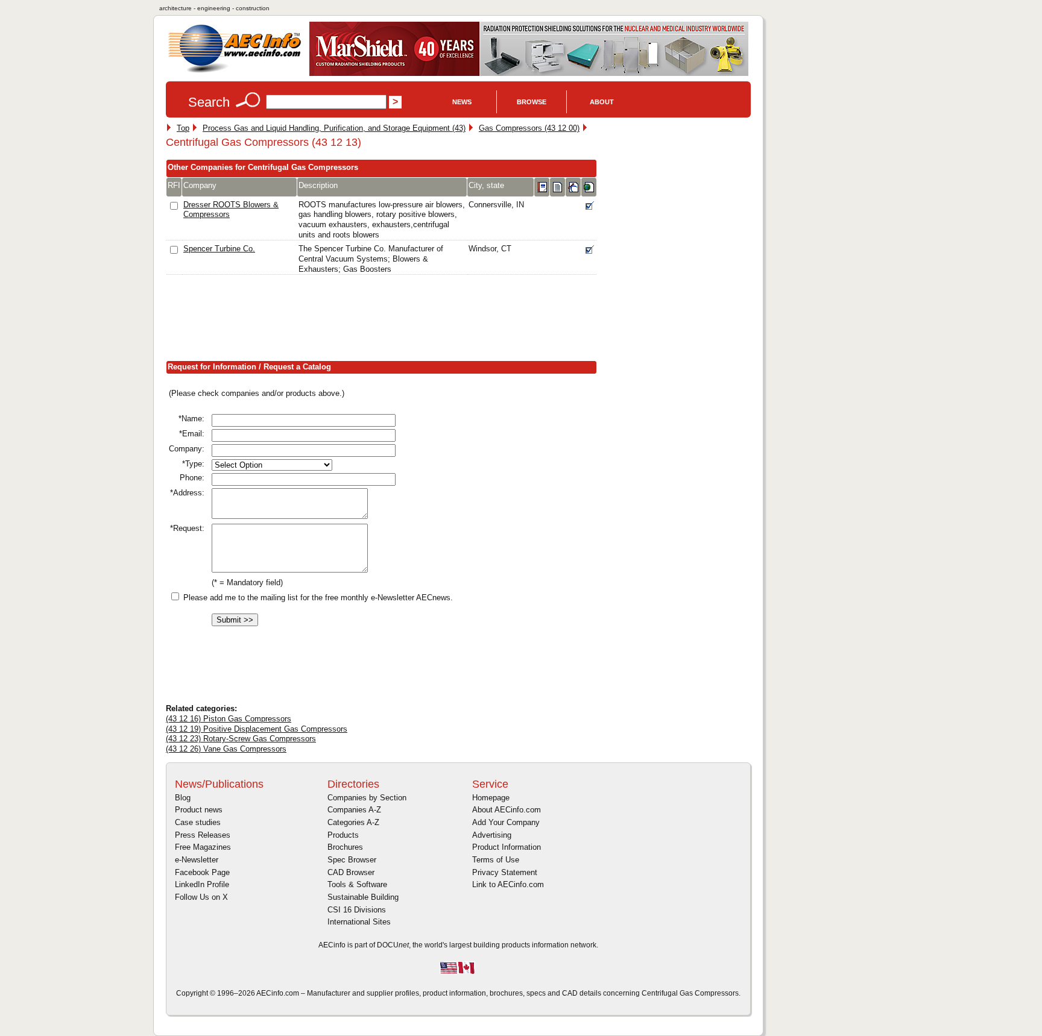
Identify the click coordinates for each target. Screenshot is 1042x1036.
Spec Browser (351, 859)
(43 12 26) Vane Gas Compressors (226, 748)
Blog (183, 797)
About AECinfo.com (506, 809)
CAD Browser (350, 872)
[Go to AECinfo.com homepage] (234, 71)
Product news (199, 809)
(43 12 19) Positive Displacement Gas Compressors (256, 728)
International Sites (359, 921)
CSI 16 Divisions (356, 909)
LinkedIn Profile (202, 884)
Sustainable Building (363, 897)
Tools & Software (357, 884)
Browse (531, 101)
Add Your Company (506, 822)
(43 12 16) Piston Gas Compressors (228, 718)
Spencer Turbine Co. (219, 248)
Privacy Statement (504, 872)
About (602, 101)
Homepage (491, 797)
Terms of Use (495, 859)
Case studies (198, 822)
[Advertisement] (385, 321)
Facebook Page (202, 872)
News (462, 101)
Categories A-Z (353, 822)
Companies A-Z (354, 809)
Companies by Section (366, 797)
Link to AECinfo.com (508, 884)
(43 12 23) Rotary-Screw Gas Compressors (241, 738)
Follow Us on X (201, 897)
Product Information (506, 847)
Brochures (345, 847)
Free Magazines (203, 847)
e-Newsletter (196, 859)
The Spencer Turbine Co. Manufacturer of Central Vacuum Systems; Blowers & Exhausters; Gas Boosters (370, 258)
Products (343, 835)
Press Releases (202, 835)
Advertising (491, 835)
